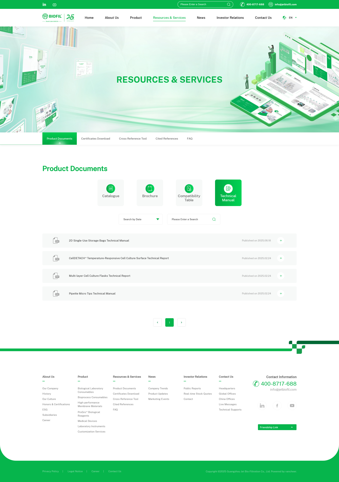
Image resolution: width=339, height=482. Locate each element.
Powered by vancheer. (284, 471)
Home (89, 17)
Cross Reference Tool (133, 138)
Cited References (167, 138)
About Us (112, 17)
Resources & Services (169, 17)
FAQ (190, 138)
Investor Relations (230, 17)
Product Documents (59, 138)
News (201, 17)
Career (95, 471)
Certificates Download (95, 138)
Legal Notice (75, 471)
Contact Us (263, 17)
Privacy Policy (50, 471)
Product (136, 17)
